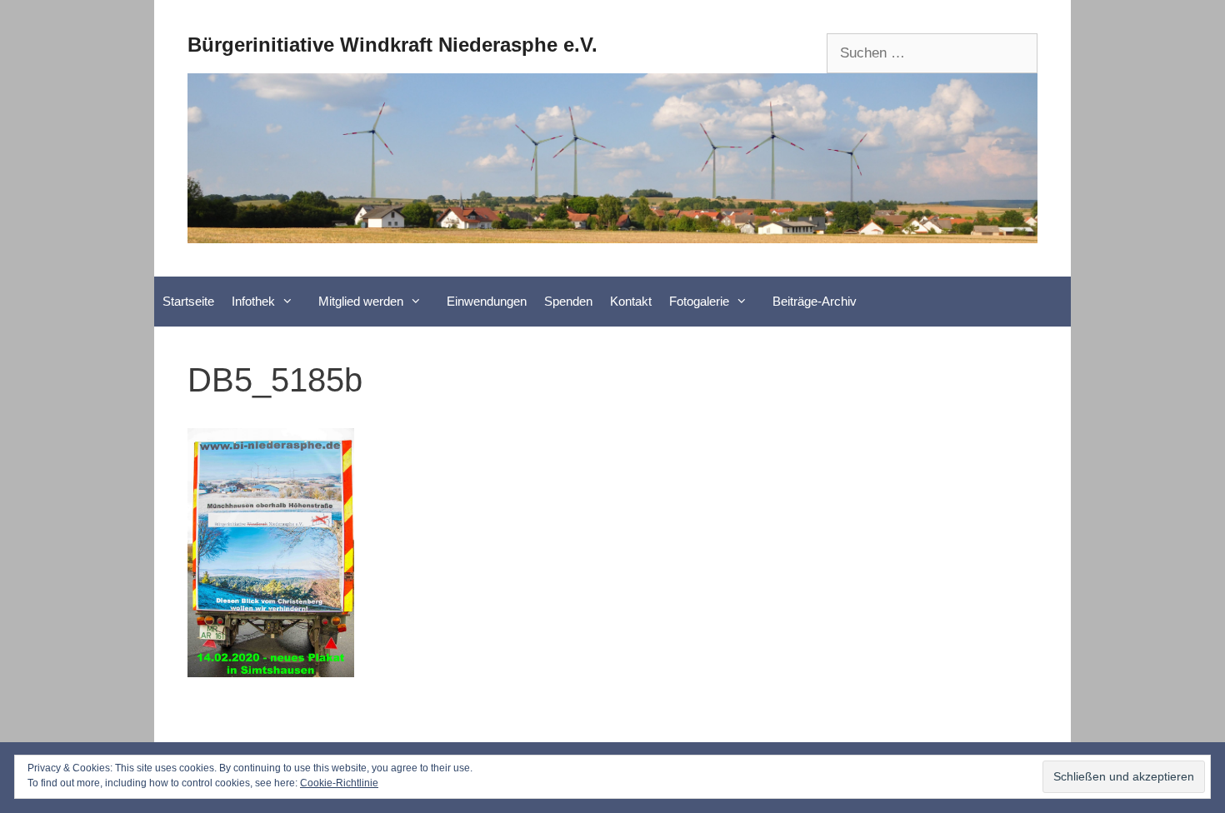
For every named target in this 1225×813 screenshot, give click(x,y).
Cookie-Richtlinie (339, 783)
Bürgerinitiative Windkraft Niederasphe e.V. (393, 44)
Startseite (188, 301)
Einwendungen (487, 301)
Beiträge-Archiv (814, 301)
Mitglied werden (360, 301)
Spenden (568, 301)
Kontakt (631, 301)
